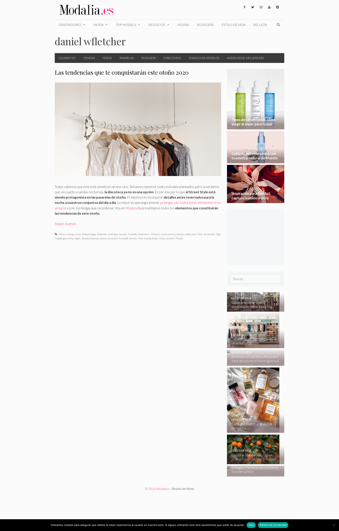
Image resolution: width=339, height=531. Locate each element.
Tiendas (89, 58)
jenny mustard (109, 238)
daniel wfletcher (186, 234)
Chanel (155, 234)
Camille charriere (138, 234)
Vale (251, 524)
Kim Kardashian (148, 238)
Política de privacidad (273, 524)
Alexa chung (66, 234)
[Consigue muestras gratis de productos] (253, 430)
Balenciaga (89, 234)
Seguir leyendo (65, 224)
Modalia (132, 208)
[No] (334, 525)
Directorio (172, 58)
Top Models (126, 24)
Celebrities (67, 58)
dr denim (209, 234)
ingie (77, 238)
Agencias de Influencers (245, 58)
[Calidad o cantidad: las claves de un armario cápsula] (253, 345)
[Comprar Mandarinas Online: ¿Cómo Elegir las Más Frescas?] (253, 461)
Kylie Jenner (166, 238)
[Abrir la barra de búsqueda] (278, 25)
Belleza (260, 24)
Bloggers (205, 24)
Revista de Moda (183, 488)
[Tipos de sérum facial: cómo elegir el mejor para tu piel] (255, 127)
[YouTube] (269, 7)
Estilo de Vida (233, 24)
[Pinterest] (277, 7)
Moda (99, 24)
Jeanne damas (90, 238)
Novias (183, 24)
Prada (179, 238)
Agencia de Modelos (204, 58)
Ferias (107, 58)
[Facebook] (244, 7)
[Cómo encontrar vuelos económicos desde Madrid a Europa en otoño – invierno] (253, 309)
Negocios (156, 24)
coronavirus (168, 234)
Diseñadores (70, 24)
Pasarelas (126, 58)
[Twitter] (252, 7)
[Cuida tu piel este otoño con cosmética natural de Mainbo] (255, 161)
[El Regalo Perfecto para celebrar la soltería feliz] (253, 474)
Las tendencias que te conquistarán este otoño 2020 (122, 72)
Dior (200, 234)
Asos (78, 234)
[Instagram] (261, 7)
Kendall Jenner (128, 238)
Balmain (102, 234)
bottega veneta (117, 234)
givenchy (68, 238)
